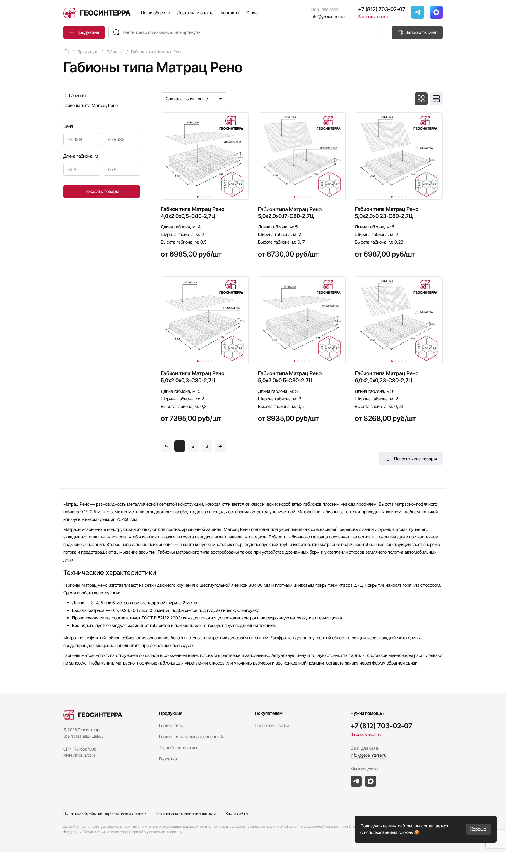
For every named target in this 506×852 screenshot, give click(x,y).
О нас (252, 13)
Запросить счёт (421, 32)
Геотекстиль (171, 725)
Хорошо (478, 829)
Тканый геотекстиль (179, 748)
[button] (198, 197)
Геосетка (168, 759)
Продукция (87, 32)
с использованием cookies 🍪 (390, 832)
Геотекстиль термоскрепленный (191, 736)
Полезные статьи (272, 725)
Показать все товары (415, 459)
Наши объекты (155, 13)
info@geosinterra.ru (328, 16)
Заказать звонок (373, 16)
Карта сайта (236, 813)
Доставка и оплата (195, 13)
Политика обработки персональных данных (104, 813)
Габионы (77, 95)
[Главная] (66, 52)
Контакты (230, 13)
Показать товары (101, 191)
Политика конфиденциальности (186, 813)
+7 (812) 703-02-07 (381, 9)
